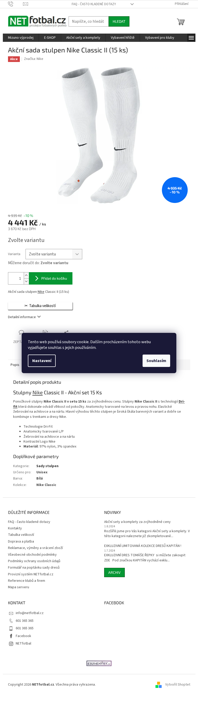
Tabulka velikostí (21, 534)
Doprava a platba (21, 541)
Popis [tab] (15, 364)
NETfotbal (23, 643)
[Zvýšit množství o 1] (26, 275)
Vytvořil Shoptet (177, 684)
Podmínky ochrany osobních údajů (34, 561)
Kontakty (15, 528)
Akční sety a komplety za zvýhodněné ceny (137, 522)
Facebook (23, 636)
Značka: (33, 58)
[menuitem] (21, 38)
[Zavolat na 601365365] (15, 4)
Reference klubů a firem (26, 580)
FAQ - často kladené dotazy (94, 4)
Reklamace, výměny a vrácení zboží (35, 548)
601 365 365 (25, 620)
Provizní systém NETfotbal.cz (30, 574)
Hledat (119, 21)
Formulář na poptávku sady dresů (34, 567)
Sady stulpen (47, 466)
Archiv (114, 572)
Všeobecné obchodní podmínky (32, 554)
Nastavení (41, 361)
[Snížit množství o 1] (26, 281)
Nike (41, 291)
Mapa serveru (18, 587)
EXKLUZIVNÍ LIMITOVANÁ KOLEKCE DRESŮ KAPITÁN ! (142, 546)
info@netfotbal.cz (30, 613)
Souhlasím (156, 361)
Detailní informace (22, 317)
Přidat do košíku (54, 278)
